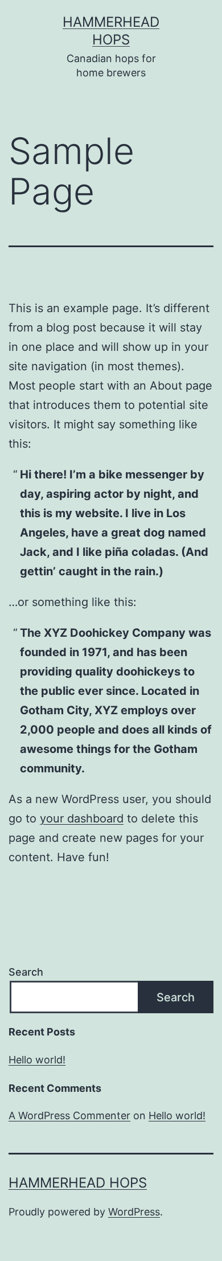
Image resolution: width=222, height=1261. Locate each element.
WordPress (134, 1212)
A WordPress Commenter (69, 1115)
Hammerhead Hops (78, 1182)
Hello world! (37, 1060)
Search (26, 972)
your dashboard (82, 818)
